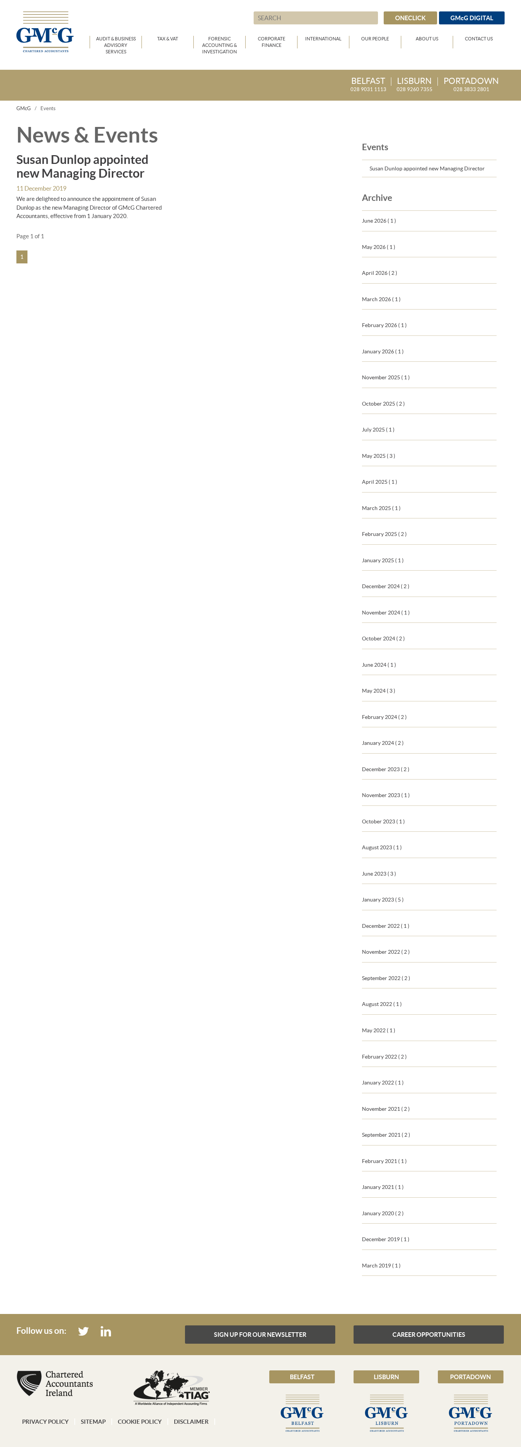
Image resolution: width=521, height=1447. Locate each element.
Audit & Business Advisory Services (116, 42)
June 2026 (379, 221)
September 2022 (386, 978)
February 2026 (384, 325)
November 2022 (386, 952)
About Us (427, 38)
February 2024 (384, 717)
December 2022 (385, 926)
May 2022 (378, 1030)
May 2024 (378, 691)
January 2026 (383, 351)
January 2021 (383, 1187)
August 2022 (382, 1004)
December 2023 (385, 769)
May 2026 (378, 247)
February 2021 (384, 1161)
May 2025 (378, 456)
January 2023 (383, 900)
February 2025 (384, 534)
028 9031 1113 (368, 84)
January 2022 (383, 1083)
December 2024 (385, 586)
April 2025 (379, 482)
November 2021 (386, 1109)
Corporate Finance (271, 42)
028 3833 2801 (471, 84)
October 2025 (383, 404)
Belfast (302, 1376)
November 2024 (386, 613)
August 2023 (382, 847)
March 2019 (381, 1266)
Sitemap (93, 1421)
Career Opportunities (428, 1334)
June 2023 (379, 874)
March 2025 (381, 508)
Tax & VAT (167, 38)
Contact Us (479, 38)
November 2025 (386, 377)
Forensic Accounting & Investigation (219, 42)
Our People (375, 38)
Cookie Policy (140, 1421)
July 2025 (378, 430)
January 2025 (383, 560)
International (323, 38)
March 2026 (381, 299)
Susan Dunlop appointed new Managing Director (427, 168)
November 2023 (386, 795)
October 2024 (383, 638)
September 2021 (386, 1135)
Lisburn (386, 1376)
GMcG (23, 108)
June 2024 (379, 665)
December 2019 (385, 1239)
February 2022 (384, 1057)
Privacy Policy (45, 1421)
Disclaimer (191, 1421)
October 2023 (383, 821)
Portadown (470, 1376)
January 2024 (383, 743)
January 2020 (383, 1213)
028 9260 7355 (415, 84)
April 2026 (379, 273)
